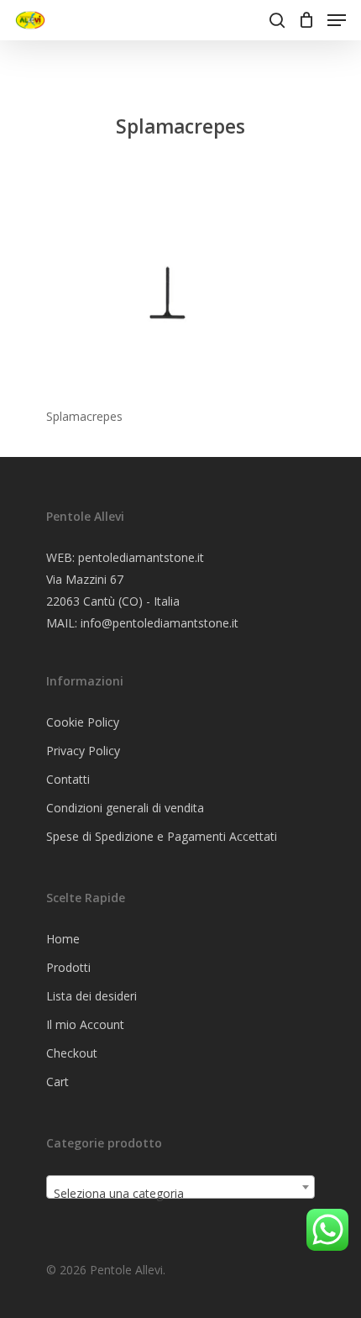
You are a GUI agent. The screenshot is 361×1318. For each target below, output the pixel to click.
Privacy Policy (83, 751)
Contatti (68, 779)
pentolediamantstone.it (141, 557)
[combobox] (180, 1187)
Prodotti (68, 967)
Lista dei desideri (91, 996)
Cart (57, 1082)
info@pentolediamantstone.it (159, 623)
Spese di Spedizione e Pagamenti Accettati (161, 836)
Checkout (71, 1053)
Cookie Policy (82, 722)
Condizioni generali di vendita (125, 808)
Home (63, 939)
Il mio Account (85, 1024)
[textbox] (180, 1193)
